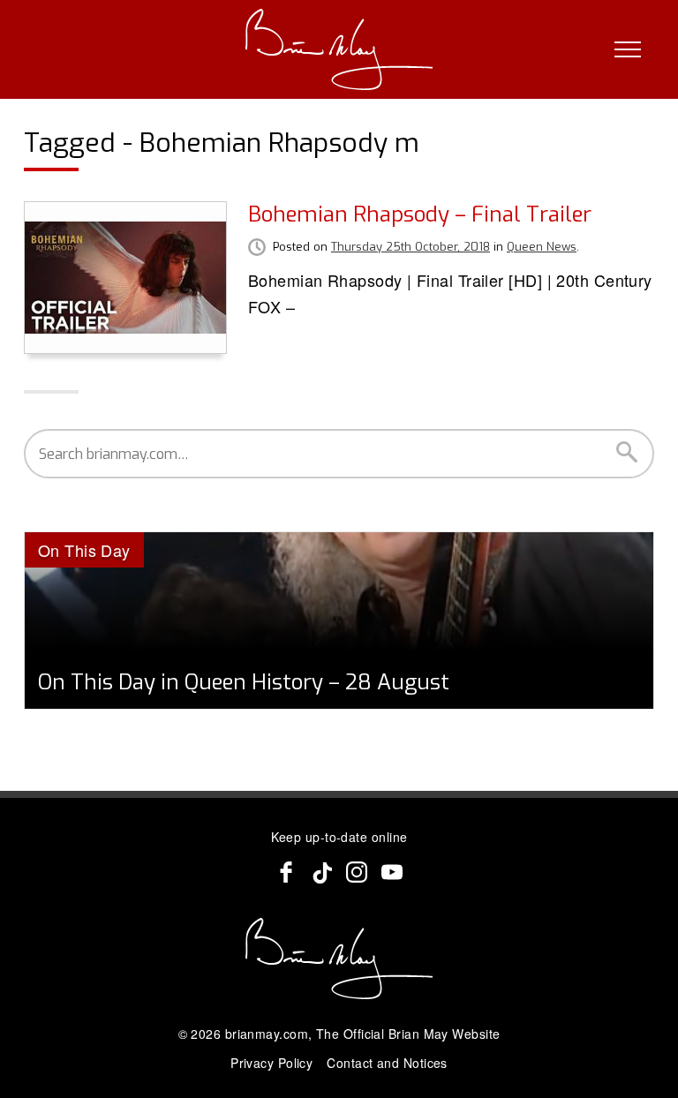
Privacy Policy (271, 1063)
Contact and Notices (387, 1063)
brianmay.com (266, 1033)
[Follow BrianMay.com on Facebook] (286, 872)
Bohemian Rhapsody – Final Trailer (419, 214)
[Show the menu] (627, 49)
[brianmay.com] (339, 49)
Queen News (541, 246)
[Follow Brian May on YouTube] (392, 872)
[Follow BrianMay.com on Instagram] (356, 872)
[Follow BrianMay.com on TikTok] (321, 872)
